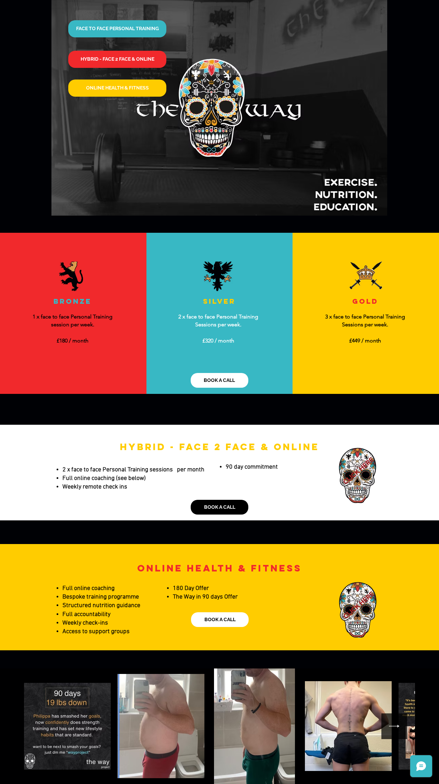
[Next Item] (394, 726)
